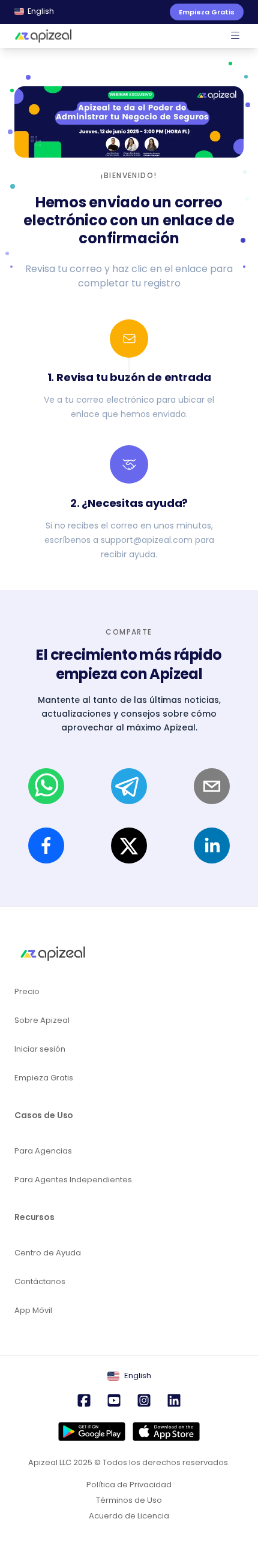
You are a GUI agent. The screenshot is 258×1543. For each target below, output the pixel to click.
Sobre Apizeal (42, 1020)
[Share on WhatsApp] (46, 786)
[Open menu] (235, 36)
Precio (27, 991)
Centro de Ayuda (47, 1252)
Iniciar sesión (39, 1049)
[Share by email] (212, 786)
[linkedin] (174, 1401)
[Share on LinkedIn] (212, 845)
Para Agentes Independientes (73, 1179)
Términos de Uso (129, 1500)
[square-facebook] (84, 1401)
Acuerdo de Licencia (129, 1516)
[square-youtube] (114, 1401)
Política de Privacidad (129, 1484)
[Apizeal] (43, 36)
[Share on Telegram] (129, 786)
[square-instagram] (144, 1401)
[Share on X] (129, 845)
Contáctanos (39, 1281)
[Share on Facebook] (46, 845)
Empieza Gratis (43, 1077)
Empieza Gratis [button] (207, 12)
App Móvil (33, 1310)
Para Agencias (43, 1151)
